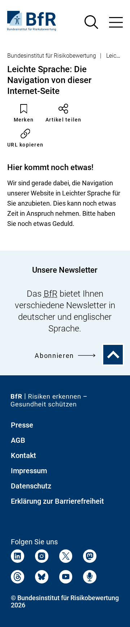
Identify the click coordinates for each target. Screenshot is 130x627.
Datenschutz (31, 486)
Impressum (29, 470)
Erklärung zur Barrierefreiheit (57, 501)
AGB (18, 440)
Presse (22, 425)
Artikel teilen (64, 120)
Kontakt (23, 455)
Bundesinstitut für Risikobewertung (51, 55)
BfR (50, 294)
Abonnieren (54, 355)
